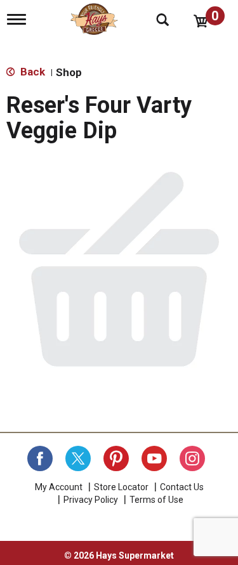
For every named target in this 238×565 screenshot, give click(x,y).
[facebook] (40, 458)
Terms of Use (156, 500)
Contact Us (182, 487)
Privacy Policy (90, 500)
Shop (69, 72)
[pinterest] (116, 458)
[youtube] (154, 458)
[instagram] (192, 458)
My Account (59, 487)
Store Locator (121, 487)
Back (31, 71)
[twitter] (78, 458)
